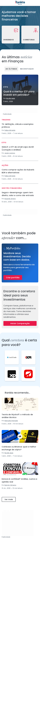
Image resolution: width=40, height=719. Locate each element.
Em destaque (27, 69)
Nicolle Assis (10, 98)
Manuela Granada (11, 421)
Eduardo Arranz (10, 199)
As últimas (11, 69)
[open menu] (3, 3)
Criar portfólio (13, 277)
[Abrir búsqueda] (37, 3)
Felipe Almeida (9, 130)
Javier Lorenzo (9, 153)
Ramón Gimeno (10, 485)
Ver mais (8, 499)
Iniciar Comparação (20, 323)
